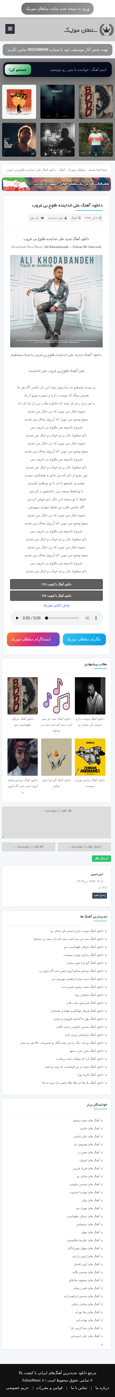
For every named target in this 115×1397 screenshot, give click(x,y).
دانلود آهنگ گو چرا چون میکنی (85, 962)
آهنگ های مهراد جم (87, 1208)
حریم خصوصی (17, 1388)
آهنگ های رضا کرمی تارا (84, 1328)
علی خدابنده (55, 218)
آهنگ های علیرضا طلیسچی (83, 1240)
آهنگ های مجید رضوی (86, 1120)
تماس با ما (79, 1388)
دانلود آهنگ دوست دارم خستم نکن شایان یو (77, 930)
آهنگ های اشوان (89, 1160)
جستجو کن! (18, 69)
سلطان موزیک (77, 169)
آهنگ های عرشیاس (87, 1224)
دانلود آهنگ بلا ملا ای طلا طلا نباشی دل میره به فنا (72, 1082)
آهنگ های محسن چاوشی (84, 1184)
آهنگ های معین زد (88, 1152)
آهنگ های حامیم (89, 1128)
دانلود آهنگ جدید (77, 239)
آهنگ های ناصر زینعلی (86, 1288)
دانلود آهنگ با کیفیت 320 (56, 595)
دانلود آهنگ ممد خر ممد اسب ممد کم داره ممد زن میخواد (68, 938)
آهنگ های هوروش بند (86, 1144)
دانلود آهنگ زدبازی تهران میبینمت (83, 954)
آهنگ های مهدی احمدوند (84, 1192)
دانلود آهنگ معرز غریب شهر (86, 1050)
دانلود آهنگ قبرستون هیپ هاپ (84, 1002)
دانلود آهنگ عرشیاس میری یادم (84, 1034)
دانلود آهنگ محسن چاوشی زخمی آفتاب (79, 1026)
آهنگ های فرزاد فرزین (86, 1168)
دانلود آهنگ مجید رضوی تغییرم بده (82, 986)
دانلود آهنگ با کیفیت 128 (56, 584)
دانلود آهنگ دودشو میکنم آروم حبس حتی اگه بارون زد (71, 970)
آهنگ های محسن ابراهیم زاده (81, 1296)
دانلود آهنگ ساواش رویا (89, 994)
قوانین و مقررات (49, 1388)
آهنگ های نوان (90, 1200)
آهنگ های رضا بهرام (87, 1312)
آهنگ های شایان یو (88, 1176)
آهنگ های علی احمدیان (86, 1336)
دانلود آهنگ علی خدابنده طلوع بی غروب (67, 205)
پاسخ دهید (100, 895)
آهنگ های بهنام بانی (87, 1320)
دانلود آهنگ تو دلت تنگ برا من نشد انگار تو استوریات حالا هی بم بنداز (61, 1042)
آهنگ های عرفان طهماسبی (83, 1216)
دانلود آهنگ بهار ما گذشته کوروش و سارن (78, 1018)
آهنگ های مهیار (90, 1232)
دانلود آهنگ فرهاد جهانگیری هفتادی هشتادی (77, 1010)
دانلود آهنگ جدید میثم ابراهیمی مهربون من (77, 978)
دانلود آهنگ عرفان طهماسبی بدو (83, 946)
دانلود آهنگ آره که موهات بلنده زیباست (79, 1058)
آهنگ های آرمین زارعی (85, 1256)
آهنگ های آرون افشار (86, 1264)
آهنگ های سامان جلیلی (85, 1304)
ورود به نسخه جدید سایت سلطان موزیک (57, 8)
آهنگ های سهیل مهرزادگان (83, 1248)
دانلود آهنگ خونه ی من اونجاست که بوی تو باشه (74, 1066)
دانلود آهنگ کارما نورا (90, 1074)
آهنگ (62, 169)
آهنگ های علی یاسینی (86, 1136)
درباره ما (102, 1388)
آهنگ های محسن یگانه (85, 1272)
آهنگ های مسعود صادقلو (84, 1280)
